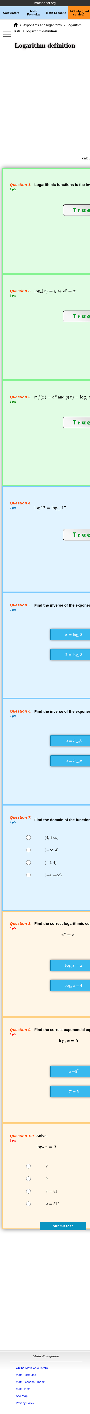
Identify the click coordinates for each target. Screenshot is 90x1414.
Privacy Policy (25, 1403)
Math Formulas (26, 1374)
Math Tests (23, 1389)
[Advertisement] (45, 102)
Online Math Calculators (32, 1367)
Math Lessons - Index (30, 1381)
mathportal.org (45, 3)
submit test (63, 1226)
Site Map (22, 1395)
